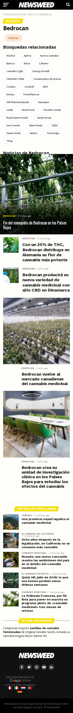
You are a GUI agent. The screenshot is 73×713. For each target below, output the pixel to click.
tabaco (34, 133)
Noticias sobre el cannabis (32, 14)
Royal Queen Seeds (17, 117)
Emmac (10, 94)
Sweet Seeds (13, 133)
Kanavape (43, 102)
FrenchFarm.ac (31, 94)
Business (13, 21)
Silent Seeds (36, 125)
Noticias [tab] (13, 38)
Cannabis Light (14, 71)
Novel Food (28, 110)
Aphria (27, 55)
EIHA (45, 86)
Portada (8, 14)
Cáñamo (43, 63)
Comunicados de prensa (47, 79)
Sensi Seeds (13, 125)
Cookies (11, 86)
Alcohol (10, 55)
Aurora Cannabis (49, 55)
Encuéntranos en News (20, 679)
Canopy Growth (40, 71)
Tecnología (53, 133)
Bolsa (27, 63)
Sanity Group (44, 117)
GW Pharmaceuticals (17, 102)
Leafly (9, 110)
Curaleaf (29, 86)
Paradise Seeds (52, 110)
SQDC (55, 125)
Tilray (9, 141)
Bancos (10, 63)
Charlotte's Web (15, 79)
